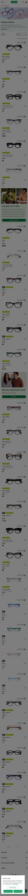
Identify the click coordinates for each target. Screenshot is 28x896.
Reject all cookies (18, 891)
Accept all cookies (8, 891)
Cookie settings (12, 887)
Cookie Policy (15, 884)
